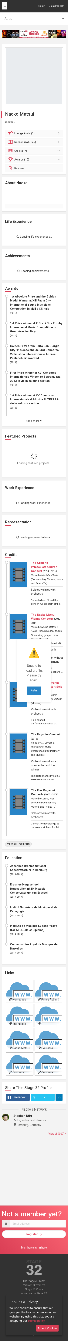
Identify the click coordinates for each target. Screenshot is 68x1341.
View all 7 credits (18, 844)
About (9, 19)
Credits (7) (20, 150)
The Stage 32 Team (34, 1280)
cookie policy (36, 1320)
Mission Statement (34, 1285)
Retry (34, 690)
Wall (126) (25, 142)
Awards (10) (21, 159)
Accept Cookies (47, 1328)
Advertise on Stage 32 (34, 1293)
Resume (19, 168)
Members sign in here (34, 1247)
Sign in (41, 6)
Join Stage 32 (56, 6)
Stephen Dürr (22, 1116)
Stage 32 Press (34, 1289)
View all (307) (56, 1133)
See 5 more (33, 420)
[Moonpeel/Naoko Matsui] (48, 1015)
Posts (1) (24, 133)
